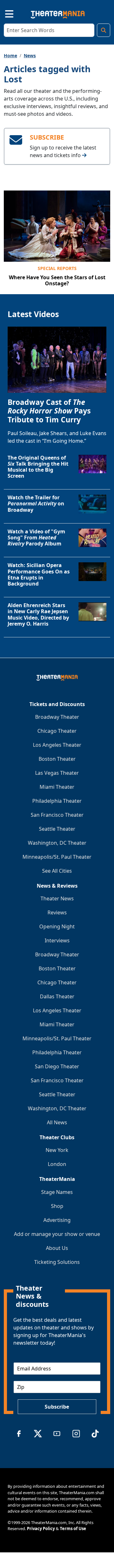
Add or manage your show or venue (57, 1234)
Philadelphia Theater (57, 800)
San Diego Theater (57, 1066)
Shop (57, 1206)
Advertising (57, 1220)
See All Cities (57, 870)
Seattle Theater (57, 828)
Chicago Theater (57, 730)
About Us (57, 1248)
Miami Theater (57, 786)
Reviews (57, 912)
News (30, 55)
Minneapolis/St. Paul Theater (57, 856)
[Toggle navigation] (4, 13)
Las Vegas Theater (57, 772)
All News (57, 1122)
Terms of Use (73, 1528)
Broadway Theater (57, 716)
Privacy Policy (41, 1528)
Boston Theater (57, 758)
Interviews (57, 940)
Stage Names (57, 1192)
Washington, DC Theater (57, 842)
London (57, 1164)
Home (10, 55)
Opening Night (57, 926)
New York (57, 1150)
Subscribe (57, 1406)
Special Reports (57, 268)
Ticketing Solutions (57, 1261)
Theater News (57, 898)
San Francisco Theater (57, 814)
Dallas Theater (57, 996)
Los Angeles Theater (57, 744)
